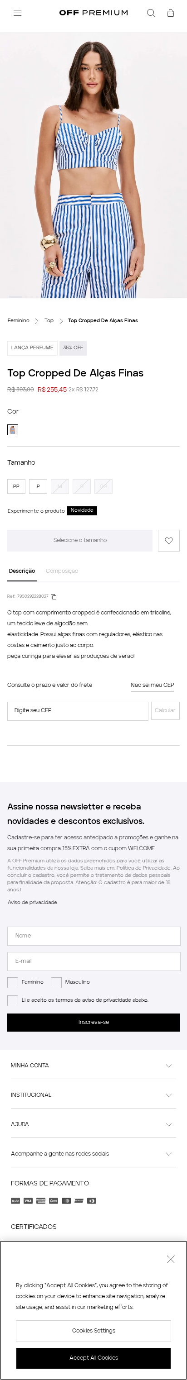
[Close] (171, 1261)
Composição (62, 571)
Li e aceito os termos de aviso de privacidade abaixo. (85, 1000)
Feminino (33, 982)
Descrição (22, 571)
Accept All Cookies (93, 1358)
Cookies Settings (93, 1331)
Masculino (77, 982)
